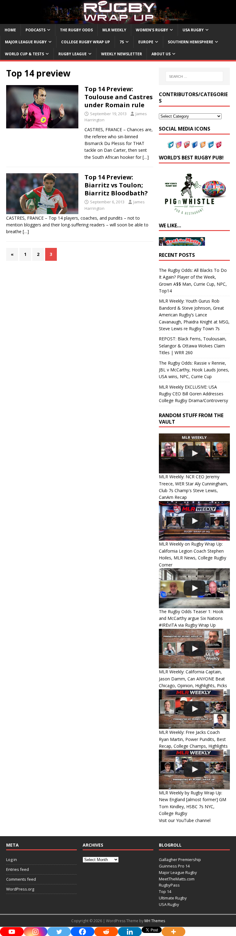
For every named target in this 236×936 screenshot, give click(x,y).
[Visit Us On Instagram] (179, 145)
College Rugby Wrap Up (85, 42)
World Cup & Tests (24, 54)
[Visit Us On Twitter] (171, 145)
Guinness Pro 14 (174, 866)
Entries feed (17, 869)
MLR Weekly (114, 30)
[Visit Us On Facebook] (195, 145)
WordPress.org (20, 889)
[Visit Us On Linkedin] (210, 145)
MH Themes (154, 920)
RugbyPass (169, 885)
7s (122, 42)
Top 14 (165, 891)
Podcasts (35, 30)
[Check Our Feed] (202, 145)
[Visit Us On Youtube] (187, 145)
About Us (161, 54)
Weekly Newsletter (121, 54)
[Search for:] (194, 76)
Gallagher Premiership (180, 859)
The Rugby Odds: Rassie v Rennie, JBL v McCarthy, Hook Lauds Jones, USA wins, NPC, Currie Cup (194, 370)
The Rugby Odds (76, 30)
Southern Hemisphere (190, 42)
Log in (11, 859)
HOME (10, 30)
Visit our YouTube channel (184, 820)
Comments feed (21, 879)
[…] (146, 157)
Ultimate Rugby (173, 898)
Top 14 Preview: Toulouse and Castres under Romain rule (119, 97)
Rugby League (72, 54)
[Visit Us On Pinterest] (218, 145)
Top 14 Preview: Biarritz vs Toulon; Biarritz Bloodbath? (116, 185)
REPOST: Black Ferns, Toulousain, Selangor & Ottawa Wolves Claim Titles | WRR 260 (192, 345)
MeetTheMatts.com (177, 879)
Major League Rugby (26, 42)
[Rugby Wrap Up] (118, 20)
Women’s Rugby (152, 30)
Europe (145, 42)
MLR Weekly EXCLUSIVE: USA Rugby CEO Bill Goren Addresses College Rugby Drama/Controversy (193, 394)
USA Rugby (193, 30)
